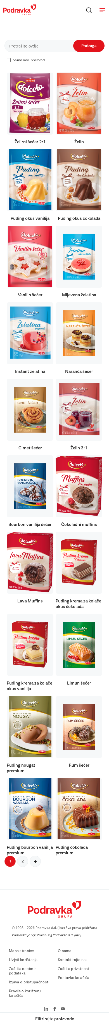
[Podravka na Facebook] (54, 1009)
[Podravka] (19, 13)
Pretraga (88, 46)
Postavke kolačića (73, 978)
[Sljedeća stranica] (35, 861)
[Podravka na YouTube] (63, 1009)
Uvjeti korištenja (23, 960)
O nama (65, 951)
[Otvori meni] (102, 10)
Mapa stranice (21, 951)
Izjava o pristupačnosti (29, 982)
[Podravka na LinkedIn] (46, 1009)
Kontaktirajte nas (73, 960)
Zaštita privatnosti (74, 969)
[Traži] (89, 10)
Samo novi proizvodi (29, 60)
